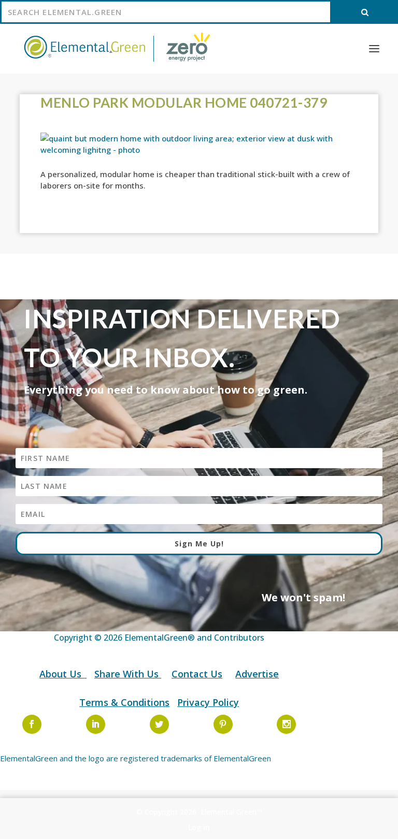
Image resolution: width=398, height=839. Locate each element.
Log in (199, 827)
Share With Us (127, 674)
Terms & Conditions (124, 702)
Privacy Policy (208, 702)
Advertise (257, 674)
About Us (61, 674)
